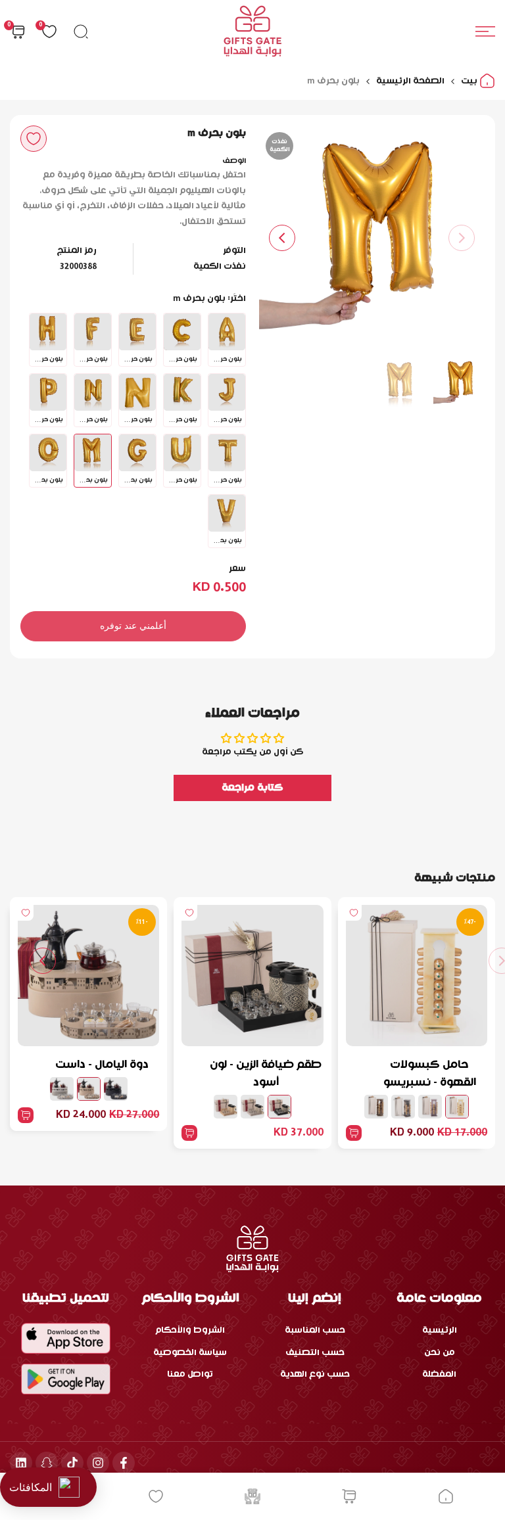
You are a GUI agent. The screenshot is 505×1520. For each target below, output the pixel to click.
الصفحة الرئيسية (410, 81)
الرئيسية (439, 1330)
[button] (33, 139)
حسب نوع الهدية (315, 1374)
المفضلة (439, 1374)
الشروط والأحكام (190, 1330)
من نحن (439, 1353)
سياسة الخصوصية (190, 1353)
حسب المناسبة (315, 1330)
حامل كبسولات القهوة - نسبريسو (429, 1074)
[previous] (461, 238)
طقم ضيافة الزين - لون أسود (266, 1074)
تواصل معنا (190, 1374)
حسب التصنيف (315, 1353)
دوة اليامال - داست (102, 1065)
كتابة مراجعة (252, 788)
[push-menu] (485, 31)
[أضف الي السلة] (354, 1133)
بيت (470, 81)
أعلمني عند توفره (133, 625)
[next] (282, 238)
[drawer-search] (81, 31)
